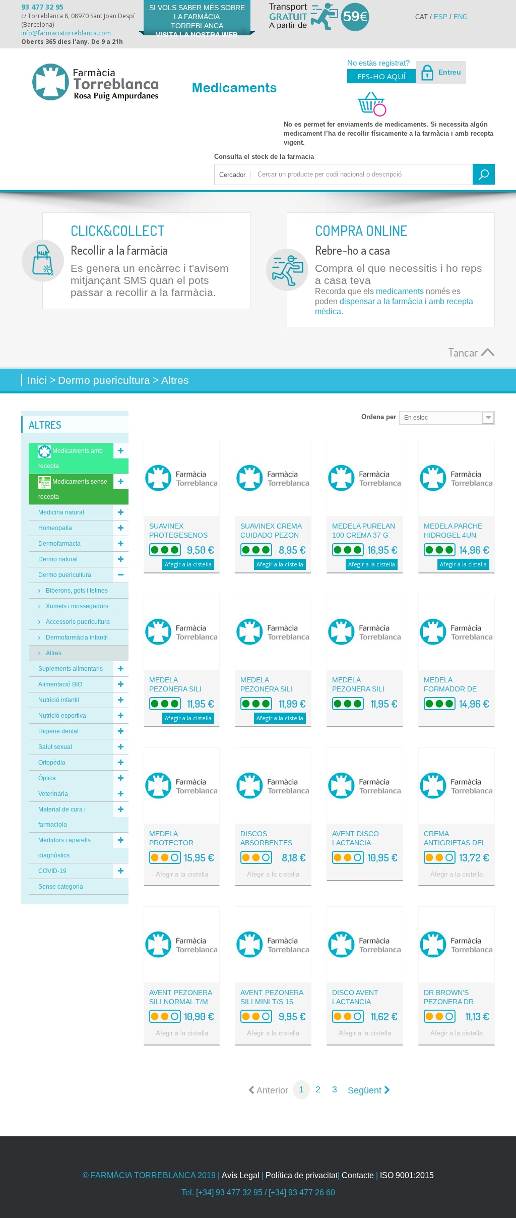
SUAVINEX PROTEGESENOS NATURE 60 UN (178, 535)
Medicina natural (61, 512)
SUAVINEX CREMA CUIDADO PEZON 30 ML (270, 535)
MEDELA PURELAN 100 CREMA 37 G (363, 530)
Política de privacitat (302, 1175)
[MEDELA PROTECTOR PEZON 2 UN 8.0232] (182, 786)
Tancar (464, 351)
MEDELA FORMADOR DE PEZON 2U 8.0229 (453, 689)
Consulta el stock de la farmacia (264, 156)
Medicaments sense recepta (72, 489)
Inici (37, 380)
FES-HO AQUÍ (381, 76)
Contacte (358, 1175)
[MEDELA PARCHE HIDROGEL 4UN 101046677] (456, 478)
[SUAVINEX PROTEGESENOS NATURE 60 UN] (182, 478)
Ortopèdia (52, 762)
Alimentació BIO (60, 684)
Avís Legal (241, 1175)
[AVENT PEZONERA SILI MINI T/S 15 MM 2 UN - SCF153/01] (273, 944)
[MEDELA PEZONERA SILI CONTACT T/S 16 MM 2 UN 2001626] (182, 632)
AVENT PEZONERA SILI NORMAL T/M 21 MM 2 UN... (180, 1002)
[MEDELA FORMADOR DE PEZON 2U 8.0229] (456, 632)
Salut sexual (55, 746)
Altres (52, 653)
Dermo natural (58, 559)
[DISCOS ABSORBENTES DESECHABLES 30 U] (273, 786)
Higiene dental (58, 731)
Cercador (232, 175)
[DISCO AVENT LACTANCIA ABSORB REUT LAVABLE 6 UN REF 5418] (365, 944)
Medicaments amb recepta (70, 458)
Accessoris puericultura (77, 621)
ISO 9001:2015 (407, 1175)
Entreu (448, 72)
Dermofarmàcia (59, 543)
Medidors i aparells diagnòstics (64, 848)
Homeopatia (55, 528)
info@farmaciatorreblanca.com (66, 33)
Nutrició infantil (58, 700)
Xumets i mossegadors (76, 606)
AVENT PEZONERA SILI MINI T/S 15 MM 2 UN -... (271, 1002)
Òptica (47, 778)
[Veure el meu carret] (367, 115)
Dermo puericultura (64, 574)
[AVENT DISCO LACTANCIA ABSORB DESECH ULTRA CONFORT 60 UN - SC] (365, 786)
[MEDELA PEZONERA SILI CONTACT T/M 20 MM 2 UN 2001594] (273, 632)
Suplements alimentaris (70, 668)
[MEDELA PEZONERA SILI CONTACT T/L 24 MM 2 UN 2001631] (365, 632)
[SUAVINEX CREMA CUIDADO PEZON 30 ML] (273, 478)
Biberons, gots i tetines (76, 590)
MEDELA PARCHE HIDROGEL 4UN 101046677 (453, 535)
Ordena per (378, 417)
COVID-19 (52, 871)
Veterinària (53, 793)
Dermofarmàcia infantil (76, 637)
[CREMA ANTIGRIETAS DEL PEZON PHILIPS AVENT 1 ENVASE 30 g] (456, 786)
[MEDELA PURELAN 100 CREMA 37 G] (365, 478)
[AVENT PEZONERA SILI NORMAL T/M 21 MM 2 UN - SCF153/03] (182, 944)
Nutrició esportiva (62, 715)
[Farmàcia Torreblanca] (95, 82)
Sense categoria (60, 886)
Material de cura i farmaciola (62, 817)
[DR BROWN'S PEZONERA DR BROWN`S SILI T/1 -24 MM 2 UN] (456, 944)
